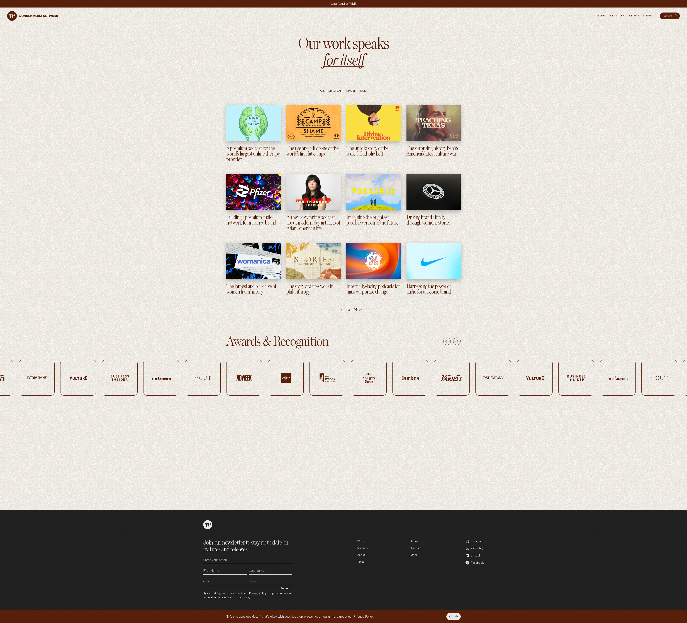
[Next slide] (457, 341)
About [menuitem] (634, 15)
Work (360, 541)
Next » (359, 310)
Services (362, 548)
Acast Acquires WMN (343, 3)
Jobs (414, 554)
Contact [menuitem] (667, 16)
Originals (335, 91)
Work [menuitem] (601, 15)
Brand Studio (356, 91)
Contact (416, 548)
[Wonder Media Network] (32, 16)
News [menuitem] (647, 15)
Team (360, 561)
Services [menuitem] (617, 15)
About (361, 554)
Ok (451, 616)
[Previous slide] (447, 341)
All (322, 91)
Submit (285, 588)
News (415, 541)
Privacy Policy (363, 616)
